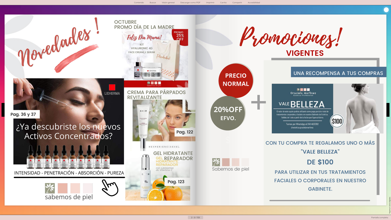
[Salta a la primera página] (180, 217)
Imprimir (210, 2)
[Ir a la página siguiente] (205, 217)
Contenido (139, 2)
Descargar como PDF (190, 2)
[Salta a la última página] (210, 217)
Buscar (153, 2)
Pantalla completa (379, 217)
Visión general (168, 2)
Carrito (223, 2)
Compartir (237, 2)
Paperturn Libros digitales (390, 205)
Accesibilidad (254, 2)
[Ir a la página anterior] (185, 217)
